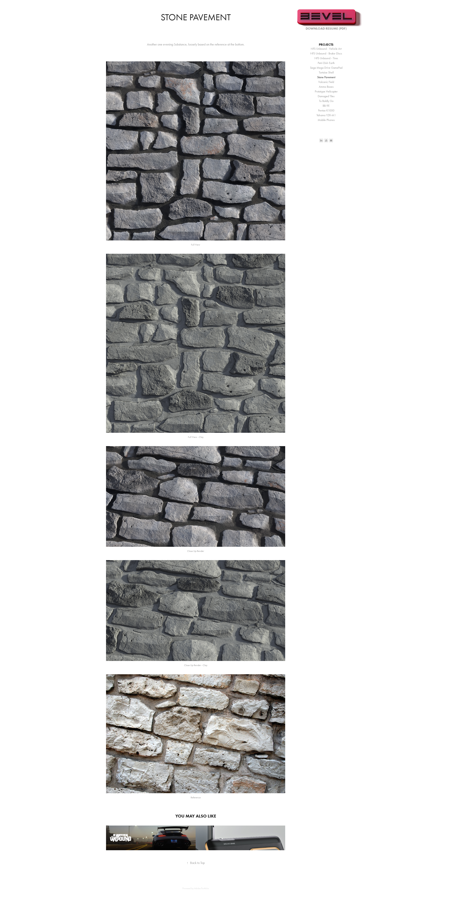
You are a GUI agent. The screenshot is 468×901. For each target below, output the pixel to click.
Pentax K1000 (326, 110)
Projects (326, 45)
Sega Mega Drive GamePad (326, 67)
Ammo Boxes (326, 86)
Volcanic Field (326, 82)
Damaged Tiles (326, 96)
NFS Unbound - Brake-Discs (326, 53)
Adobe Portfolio (201, 888)
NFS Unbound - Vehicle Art (326, 48)
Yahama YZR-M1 (326, 115)
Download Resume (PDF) (326, 28)
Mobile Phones (326, 120)
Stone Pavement (326, 77)
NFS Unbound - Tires (326, 58)
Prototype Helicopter (326, 91)
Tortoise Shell (326, 72)
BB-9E (326, 105)
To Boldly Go (326, 101)
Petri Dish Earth (326, 63)
